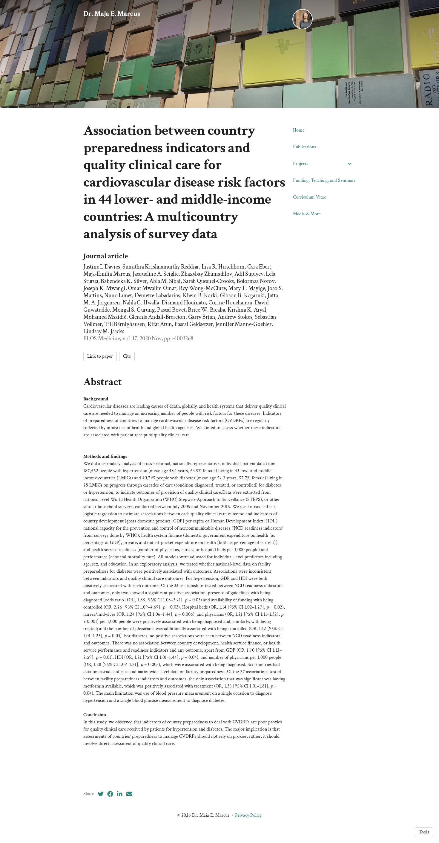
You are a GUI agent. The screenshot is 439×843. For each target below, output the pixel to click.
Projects (300, 164)
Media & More (307, 214)
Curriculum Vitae (309, 197)
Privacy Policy (248, 815)
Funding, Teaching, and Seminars (324, 180)
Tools (424, 832)
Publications (304, 147)
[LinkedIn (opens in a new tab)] (120, 794)
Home (299, 130)
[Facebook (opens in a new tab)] (110, 794)
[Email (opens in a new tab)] (129, 794)
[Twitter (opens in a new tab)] (101, 794)
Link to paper (100, 356)
